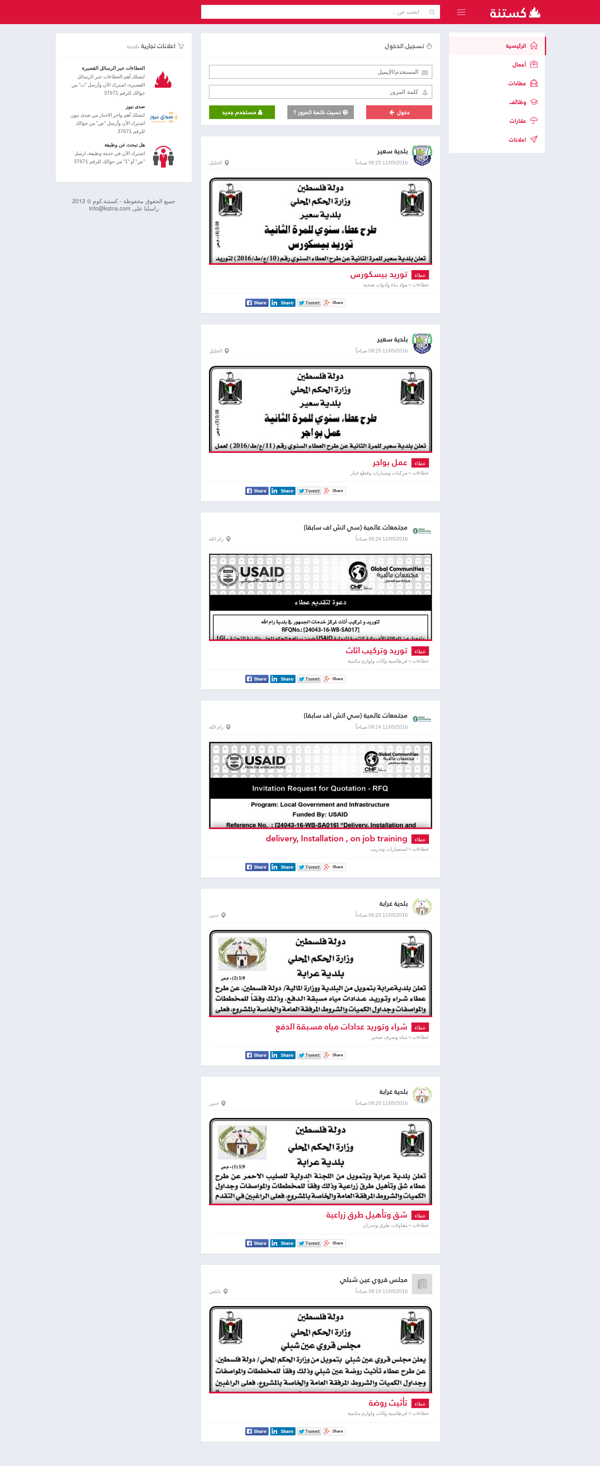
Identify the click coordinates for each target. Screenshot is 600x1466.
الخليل (215, 163)
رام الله (216, 539)
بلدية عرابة (394, 903)
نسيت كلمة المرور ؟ (318, 112)
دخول (403, 112)
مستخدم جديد (240, 112)
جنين (214, 915)
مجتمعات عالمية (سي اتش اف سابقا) (356, 527)
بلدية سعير (392, 151)
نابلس (215, 1291)
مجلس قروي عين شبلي (374, 1279)
